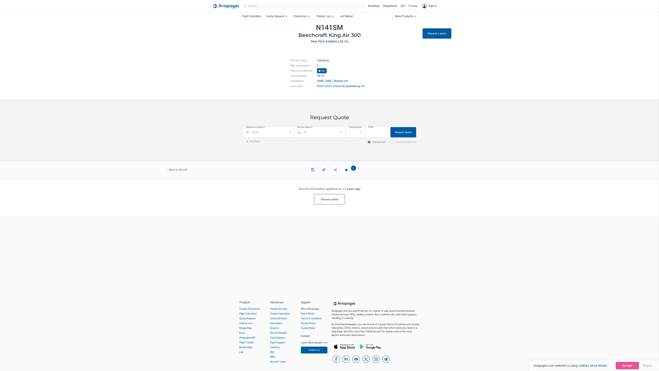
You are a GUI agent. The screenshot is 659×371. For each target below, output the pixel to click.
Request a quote (437, 33)
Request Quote (403, 132)
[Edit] (324, 170)
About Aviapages (310, 308)
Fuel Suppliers (277, 337)
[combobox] (268, 132)
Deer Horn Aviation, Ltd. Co (329, 41)
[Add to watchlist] (346, 170)
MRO (272, 357)
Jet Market (346, 16)
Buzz (242, 332)
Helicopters (276, 323)
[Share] (335, 170)
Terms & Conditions (311, 318)
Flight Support (277, 342)
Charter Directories (249, 308)
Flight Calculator (251, 16)
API (403, 6)
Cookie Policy (308, 328)
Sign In (432, 6)
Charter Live (245, 323)
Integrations (390, 6)
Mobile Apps (246, 347)
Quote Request (247, 318)
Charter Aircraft (278, 308)
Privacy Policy (308, 323)
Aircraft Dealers (278, 332)
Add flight (255, 141)
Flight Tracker (246, 342)
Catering (274, 347)
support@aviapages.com (314, 342)
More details (598, 365)
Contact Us (314, 350)
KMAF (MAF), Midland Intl (332, 81)
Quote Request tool (405, 142)
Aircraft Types (278, 361)
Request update (329, 199)
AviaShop (373, 6)
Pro (322, 70)
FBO (272, 352)
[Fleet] (313, 170)
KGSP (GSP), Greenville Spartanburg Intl (341, 86)
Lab (241, 352)
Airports (274, 328)
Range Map (245, 328)
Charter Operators (280, 313)
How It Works (308, 313)
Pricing (413, 6)
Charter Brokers (278, 318)
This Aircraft (379, 142)
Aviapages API (247, 337)
